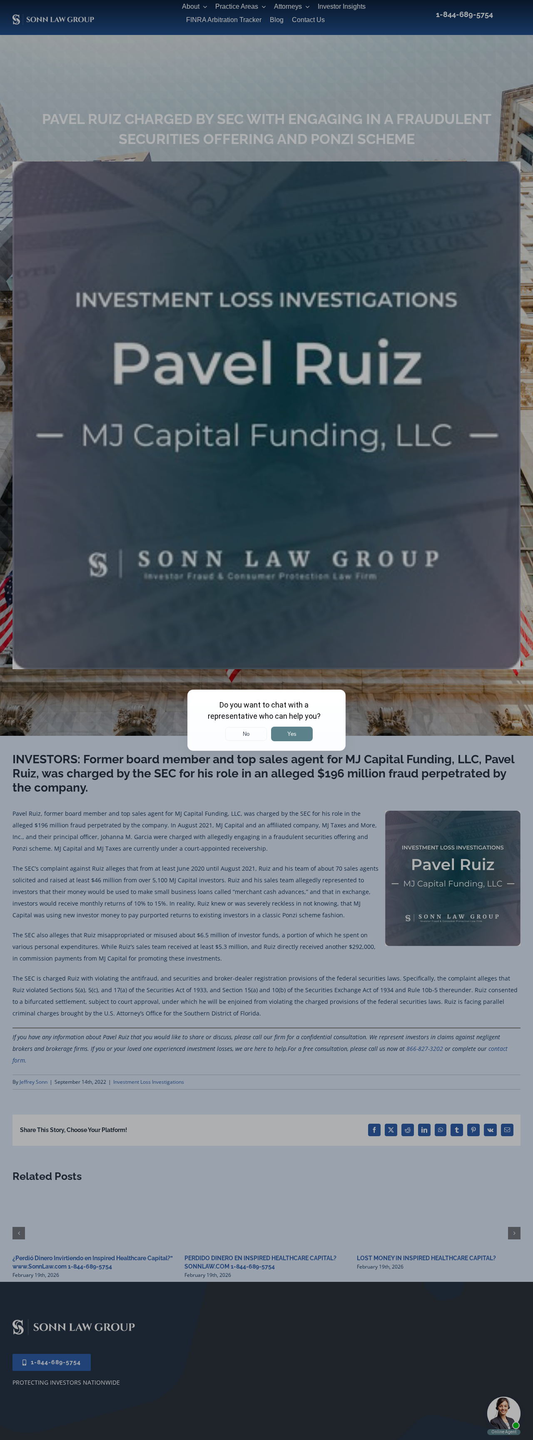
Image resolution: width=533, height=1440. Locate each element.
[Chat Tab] (266, 720)
